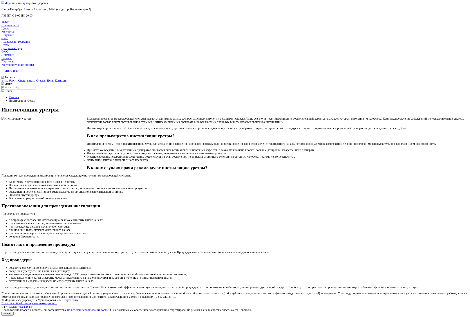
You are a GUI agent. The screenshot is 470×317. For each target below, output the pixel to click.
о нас (4, 38)
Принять (7, 313)
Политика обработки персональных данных (29, 303)
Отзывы (6, 58)
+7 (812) (12, 71)
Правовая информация (15, 41)
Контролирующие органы (17, 64)
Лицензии (7, 35)
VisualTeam (25, 306)
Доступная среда (11, 48)
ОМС (4, 51)
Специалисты (10, 25)
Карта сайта (71, 300)
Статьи (5, 44)
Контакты (7, 31)
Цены (5, 28)
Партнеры (7, 61)
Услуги (5, 21)
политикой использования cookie (88, 309)
